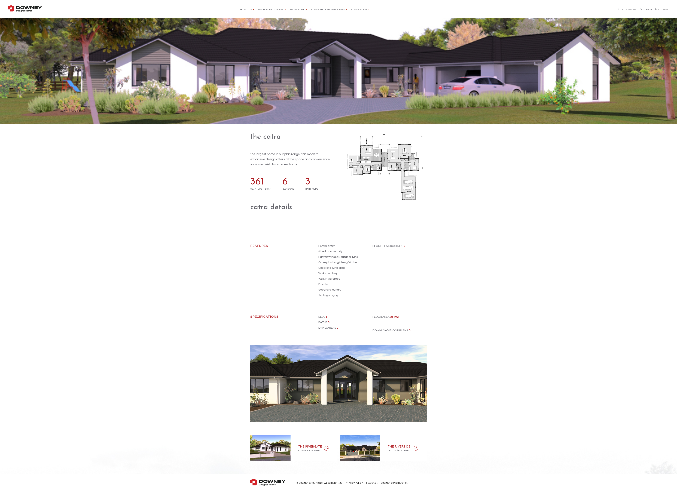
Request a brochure (388, 246)
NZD (340, 483)
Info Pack (662, 9)
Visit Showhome (628, 9)
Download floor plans (390, 330)
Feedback (372, 483)
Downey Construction (394, 483)
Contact (647, 9)
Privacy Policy (354, 483)
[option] (338, 383)
